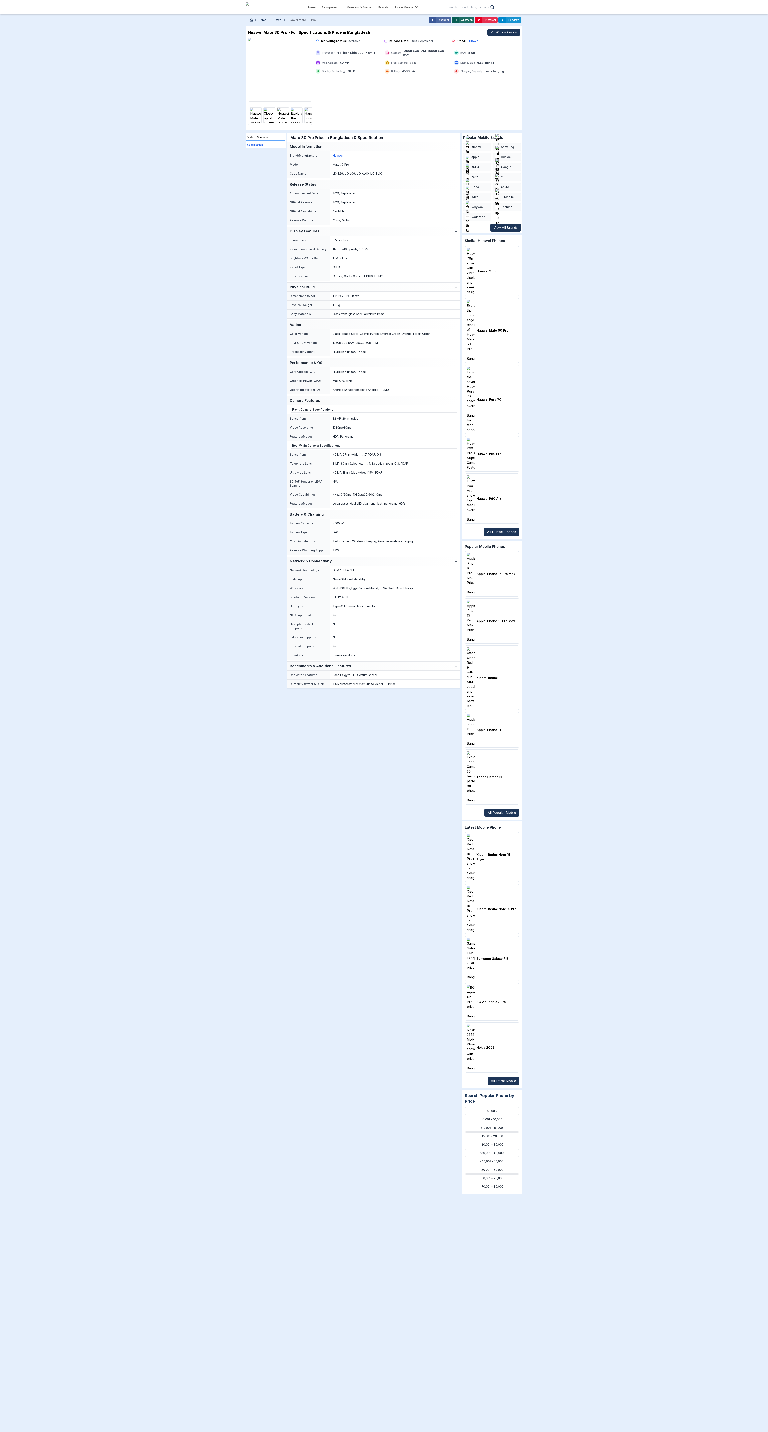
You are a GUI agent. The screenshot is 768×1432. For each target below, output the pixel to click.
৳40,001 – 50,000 (491, 1161)
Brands (383, 7)
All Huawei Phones (501, 532)
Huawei (473, 41)
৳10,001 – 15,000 (492, 1127)
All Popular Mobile (502, 813)
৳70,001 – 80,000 (491, 1186)
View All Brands (506, 228)
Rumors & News (359, 7)
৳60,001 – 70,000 (491, 1178)
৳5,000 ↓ (492, 1111)
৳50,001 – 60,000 (492, 1169)
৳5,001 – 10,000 (492, 1119)
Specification (255, 144)
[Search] (492, 7)
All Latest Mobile (503, 1081)
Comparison (331, 7)
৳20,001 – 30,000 (491, 1144)
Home (311, 7)
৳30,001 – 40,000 (492, 1153)
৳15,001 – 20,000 (492, 1136)
